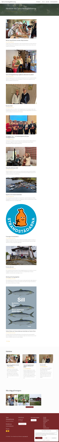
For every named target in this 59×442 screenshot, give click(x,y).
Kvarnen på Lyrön (10, 267)
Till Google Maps (22, 423)
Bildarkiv (10, 238)
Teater (44, 423)
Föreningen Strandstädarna (12, 236)
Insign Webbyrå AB (25, 436)
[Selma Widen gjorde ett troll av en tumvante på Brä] (11, 400)
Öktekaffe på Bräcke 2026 (12, 168)
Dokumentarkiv (13, 238)
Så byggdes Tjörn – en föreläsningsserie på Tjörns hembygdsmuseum (17, 137)
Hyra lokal (44, 426)
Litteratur (44, 422)
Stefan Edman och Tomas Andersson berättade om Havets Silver (21, 331)
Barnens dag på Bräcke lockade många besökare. (17, 40)
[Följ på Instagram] (6, 431)
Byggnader (44, 418)
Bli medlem (44, 417)
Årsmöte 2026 (9, 106)
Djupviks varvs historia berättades (14, 194)
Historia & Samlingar (46, 419)
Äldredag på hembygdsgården (12, 277)
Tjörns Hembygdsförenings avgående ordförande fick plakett (20, 74)
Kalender (33, 420)
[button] (57, 430)
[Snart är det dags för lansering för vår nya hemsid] (35, 400)
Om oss (44, 425)
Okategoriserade (12, 42)
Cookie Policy (44, 440)
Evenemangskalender (46, 427)
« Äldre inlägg (8, 341)
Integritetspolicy (48, 440)
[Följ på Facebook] (8, 431)
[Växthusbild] (23, 400)
